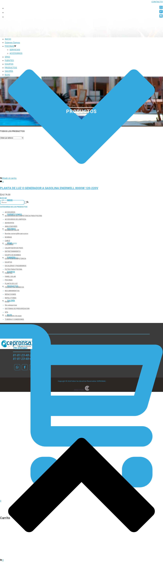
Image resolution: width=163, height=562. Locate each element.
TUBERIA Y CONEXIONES (14, 319)
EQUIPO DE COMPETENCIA (15, 259)
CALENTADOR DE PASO (14, 248)
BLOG (7, 74)
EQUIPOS (9, 64)
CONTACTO (157, 1)
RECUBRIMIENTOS (12, 291)
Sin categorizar (11, 305)
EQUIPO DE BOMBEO (13, 255)
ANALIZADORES (11, 226)
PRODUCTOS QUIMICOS (14, 287)
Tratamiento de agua (13, 316)
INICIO (8, 39)
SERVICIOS (15, 49)
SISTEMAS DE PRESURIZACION (17, 309)
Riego (7, 301)
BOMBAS (8, 237)
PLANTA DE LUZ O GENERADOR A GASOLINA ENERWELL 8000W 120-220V (49, 188)
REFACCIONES (10, 294)
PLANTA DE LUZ (11, 284)
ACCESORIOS (16, 53)
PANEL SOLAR (10, 276)
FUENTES (9, 60)
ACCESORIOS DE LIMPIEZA (15, 219)
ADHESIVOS (9, 223)
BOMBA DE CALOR (12, 230)
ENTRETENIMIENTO (13, 251)
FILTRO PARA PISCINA (13, 269)
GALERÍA (11, 300)
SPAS (7, 57)
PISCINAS (9, 46)
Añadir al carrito (9, 178)
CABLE (7, 241)
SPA (6, 312)
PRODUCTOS (11, 67)
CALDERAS (9, 244)
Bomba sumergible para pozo (16, 234)
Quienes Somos (12, 42)
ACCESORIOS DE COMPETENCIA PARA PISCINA (23, 216)
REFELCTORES (10, 298)
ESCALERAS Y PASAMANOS (15, 266)
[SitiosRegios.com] (87, 390)
